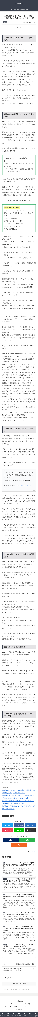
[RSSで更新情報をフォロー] (19, 845)
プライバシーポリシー (10, 1006)
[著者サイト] (11, 840)
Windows (6, 816)
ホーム (10, 1004)
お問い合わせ (28, 1004)
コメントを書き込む (19, 983)
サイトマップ (28, 1006)
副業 (12, 816)
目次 (17, 27)
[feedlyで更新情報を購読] (27, 840)
